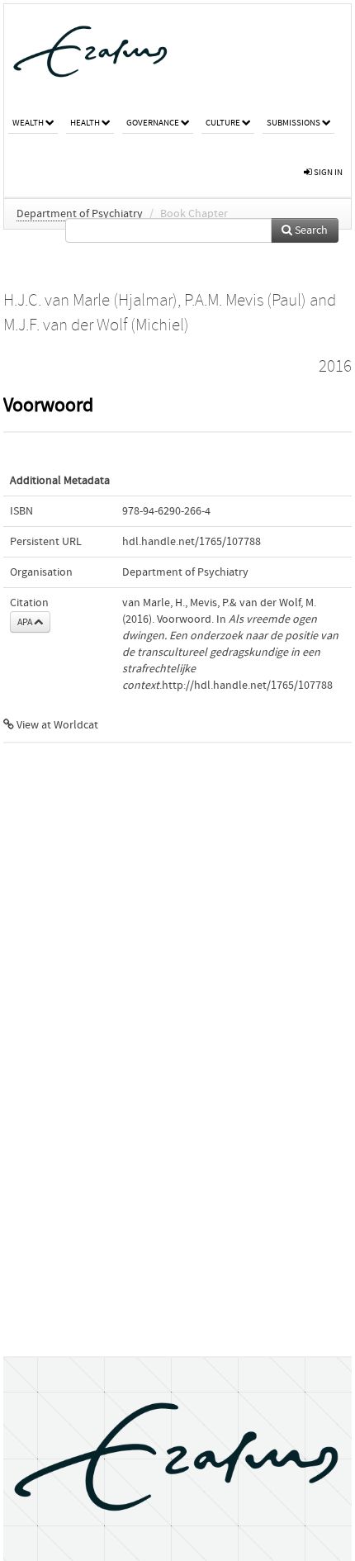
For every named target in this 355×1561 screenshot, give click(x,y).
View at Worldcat (56, 725)
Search (310, 230)
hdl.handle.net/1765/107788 (191, 541)
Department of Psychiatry (80, 214)
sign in (327, 172)
